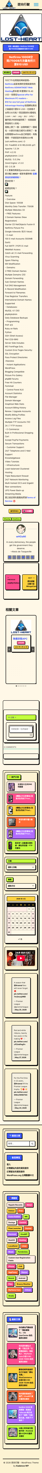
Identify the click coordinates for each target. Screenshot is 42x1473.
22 (29, 923)
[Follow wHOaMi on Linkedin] (32, 557)
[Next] (33, 649)
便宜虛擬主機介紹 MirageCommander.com (30, 582)
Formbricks (23, 1252)
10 (9, 918)
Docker (28, 1228)
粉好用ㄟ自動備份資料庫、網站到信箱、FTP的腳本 (24, 845)
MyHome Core (14, 1290)
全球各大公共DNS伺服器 (25, 785)
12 (17, 918)
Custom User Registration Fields (19, 1259)
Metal (29, 1205)
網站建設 (16, 46)
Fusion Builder (14, 1216)
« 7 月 (20, 939)
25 (13, 928)
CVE (20, 1266)
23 (33, 923)
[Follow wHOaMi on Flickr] (28, 557)
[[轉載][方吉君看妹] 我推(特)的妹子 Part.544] (10, 810)
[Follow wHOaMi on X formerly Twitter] (14, 557)
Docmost (12, 1234)
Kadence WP (22, 1466)
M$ (26, 1216)
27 (21, 928)
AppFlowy (12, 1272)
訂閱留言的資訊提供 (16, 1171)
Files (10, 1284)
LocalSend (13, 1246)
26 (17, 928)
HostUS (11, 1240)
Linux (24, 1246)
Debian (11, 1211)
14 (25, 918)
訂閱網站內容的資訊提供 (18, 1168)
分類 (10, 861)
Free (21, 1211)
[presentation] (21, 627)
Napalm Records (15, 1205)
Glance (24, 1272)
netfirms (16, 519)
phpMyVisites (12, 581)
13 (21, 918)
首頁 (9, 46)
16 (33, 918)
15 (29, 918)
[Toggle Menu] (36, 4)
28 (25, 928)
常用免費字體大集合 (26, 820)
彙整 (10, 879)
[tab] (16, 686)
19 (17, 923)
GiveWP (24, 1234)
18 (13, 923)
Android (22, 1278)
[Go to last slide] (9, 649)
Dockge (11, 1222)
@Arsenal (18, 985)
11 (13, 918)
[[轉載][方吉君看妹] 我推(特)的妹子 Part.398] (10, 798)
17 (9, 923)
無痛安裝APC (20, 638)
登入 (9, 1164)
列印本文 (15, 511)
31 (9, 932)
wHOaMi (16, 72)
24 (9, 928)
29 (29, 928)
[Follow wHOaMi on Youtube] (23, 557)
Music (11, 1252)
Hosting (7, 519)
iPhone (11, 1266)
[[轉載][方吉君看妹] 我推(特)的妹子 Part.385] (10, 834)
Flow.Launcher (14, 1228)
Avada (11, 1296)
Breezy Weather (24, 1284)
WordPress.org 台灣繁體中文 (20, 1175)
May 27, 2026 (20, 1057)
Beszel (11, 1278)
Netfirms (9, 84)
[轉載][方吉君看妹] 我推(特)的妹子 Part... (24, 797)
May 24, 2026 (21, 1108)
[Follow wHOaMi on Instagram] (19, 557)
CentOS (22, 1222)
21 (25, 923)
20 (21, 923)
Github (28, 1290)
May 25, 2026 (21, 1010)
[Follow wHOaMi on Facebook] (10, 557)
